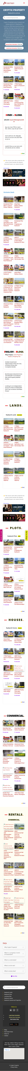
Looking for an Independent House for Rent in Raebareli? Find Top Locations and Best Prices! (13, 388)
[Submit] (4, 17)
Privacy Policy (14, 1067)
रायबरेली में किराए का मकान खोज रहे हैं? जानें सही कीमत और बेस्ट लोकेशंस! (13, 147)
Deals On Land (1, 535)
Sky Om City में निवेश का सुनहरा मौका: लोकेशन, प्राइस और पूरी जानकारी (13, 128)
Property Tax (16, 356)
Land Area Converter (14, 1015)
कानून (11, 120)
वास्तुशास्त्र (18, 120)
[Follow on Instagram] (14, 1010)
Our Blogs (27, 536)
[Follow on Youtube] (10, 1010)
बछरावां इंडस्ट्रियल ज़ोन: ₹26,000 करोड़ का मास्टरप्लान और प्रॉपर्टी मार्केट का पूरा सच (13, 137)
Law (15, 354)
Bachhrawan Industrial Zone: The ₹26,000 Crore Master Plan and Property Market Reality (13, 376)
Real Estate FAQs (14, 1019)
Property (19, 354)
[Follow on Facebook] (17, 1010)
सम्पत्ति (14, 120)
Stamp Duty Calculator (14, 1017)
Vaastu (10, 356)
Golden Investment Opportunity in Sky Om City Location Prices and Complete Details (13, 364)
